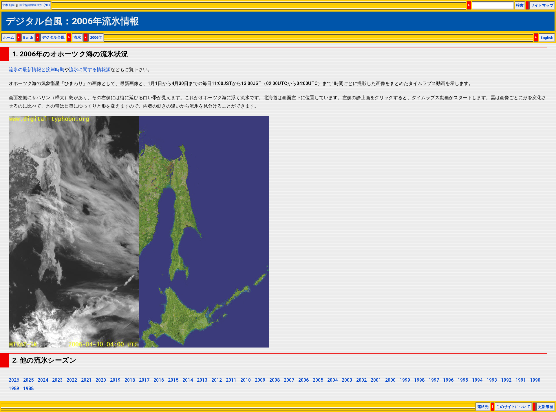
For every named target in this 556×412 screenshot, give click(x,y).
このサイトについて (513, 406)
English (546, 37)
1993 (492, 380)
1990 (535, 380)
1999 (405, 380)
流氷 (77, 37)
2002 (361, 380)
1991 (520, 380)
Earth (28, 37)
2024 (43, 380)
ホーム (8, 37)
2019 (115, 380)
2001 (376, 380)
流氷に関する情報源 (90, 69)
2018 (130, 380)
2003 (347, 380)
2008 (274, 380)
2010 (245, 380)
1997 (434, 380)
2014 (187, 380)
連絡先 (483, 406)
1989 (14, 388)
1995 (463, 380)
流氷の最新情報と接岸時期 (36, 69)
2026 (14, 380)
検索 (520, 5)
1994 (477, 380)
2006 (303, 380)
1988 (28, 388)
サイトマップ (542, 5)
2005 (318, 380)
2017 (144, 380)
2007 (289, 380)
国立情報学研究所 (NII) (34, 5)
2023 (57, 380)
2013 (202, 380)
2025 (28, 380)
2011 (231, 380)
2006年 (96, 37)
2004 (332, 380)
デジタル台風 (53, 37)
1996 (448, 380)
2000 (390, 380)
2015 (173, 380)
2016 (158, 380)
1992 (506, 380)
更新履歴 (545, 406)
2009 (260, 380)
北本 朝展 (8, 5)
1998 (419, 380)
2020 (101, 380)
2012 (216, 380)
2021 (86, 380)
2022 (72, 380)
